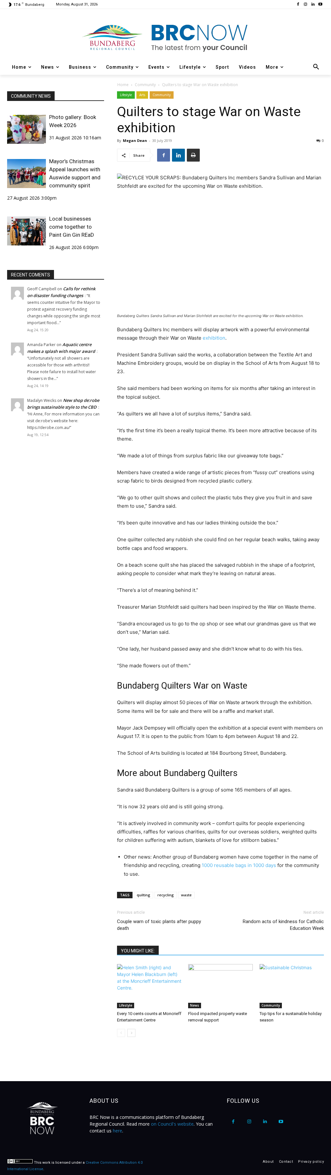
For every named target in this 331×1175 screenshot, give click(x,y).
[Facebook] (298, 4)
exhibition (214, 338)
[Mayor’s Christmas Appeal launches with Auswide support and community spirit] (26, 173)
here (117, 1131)
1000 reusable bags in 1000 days (239, 865)
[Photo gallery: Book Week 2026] (26, 129)
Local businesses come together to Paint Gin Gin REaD (71, 226)
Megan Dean (135, 140)
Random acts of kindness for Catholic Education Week (283, 925)
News (194, 1005)
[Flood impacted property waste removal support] (220, 986)
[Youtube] (320, 4)
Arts (142, 95)
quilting (143, 894)
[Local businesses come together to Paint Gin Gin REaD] (26, 230)
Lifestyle (126, 95)
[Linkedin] (312, 4)
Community (145, 84)
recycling (165, 894)
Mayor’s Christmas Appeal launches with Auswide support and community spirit (75, 173)
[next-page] (131, 1033)
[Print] (193, 155)
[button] (316, 67)
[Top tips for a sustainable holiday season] (292, 986)
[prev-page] (121, 1033)
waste (186, 894)
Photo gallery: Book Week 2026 (72, 121)
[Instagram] (305, 4)
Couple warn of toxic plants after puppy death (159, 925)
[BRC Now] (165, 37)
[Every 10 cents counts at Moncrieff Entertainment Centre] (149, 986)
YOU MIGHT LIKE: (138, 950)
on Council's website (172, 1124)
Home (123, 84)
